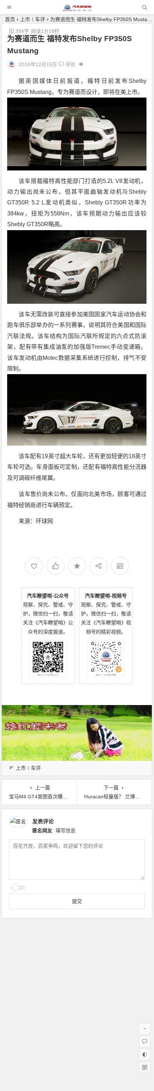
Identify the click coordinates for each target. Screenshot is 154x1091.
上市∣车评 (32, 19)
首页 (10, 19)
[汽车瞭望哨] (77, 9)
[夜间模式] (144, 1054)
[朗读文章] (81, 64)
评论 (69, 64)
